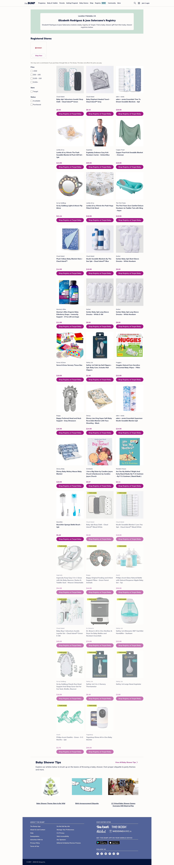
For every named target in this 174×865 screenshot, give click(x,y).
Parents (62, 3)
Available (36, 101)
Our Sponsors (61, 840)
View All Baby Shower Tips (125, 762)
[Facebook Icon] (97, 854)
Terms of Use (34, 846)
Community (112, 3)
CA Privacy (60, 833)
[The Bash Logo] (119, 827)
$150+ (35, 82)
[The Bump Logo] (30, 3)
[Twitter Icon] (118, 854)
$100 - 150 (37, 78)
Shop (91, 3)
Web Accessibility (63, 836)
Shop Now (38, 55)
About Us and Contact (37, 830)
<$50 (35, 71)
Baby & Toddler (52, 3)
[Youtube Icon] (114, 854)
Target (35, 91)
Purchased (37, 105)
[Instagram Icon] (106, 854)
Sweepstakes (34, 836)
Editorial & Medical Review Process (69, 843)
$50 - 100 (37, 75)
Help (31, 833)
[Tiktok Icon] (101, 854)
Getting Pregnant (72, 3)
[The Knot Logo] (102, 826)
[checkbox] (32, 71)
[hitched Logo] (101, 831)
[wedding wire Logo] (120, 831)
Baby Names (83, 3)
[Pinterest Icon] (110, 854)
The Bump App (35, 826)
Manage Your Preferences (65, 830)
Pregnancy (42, 3)
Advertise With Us (36, 840)
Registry (98, 3)
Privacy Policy (35, 843)
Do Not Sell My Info (63, 826)
